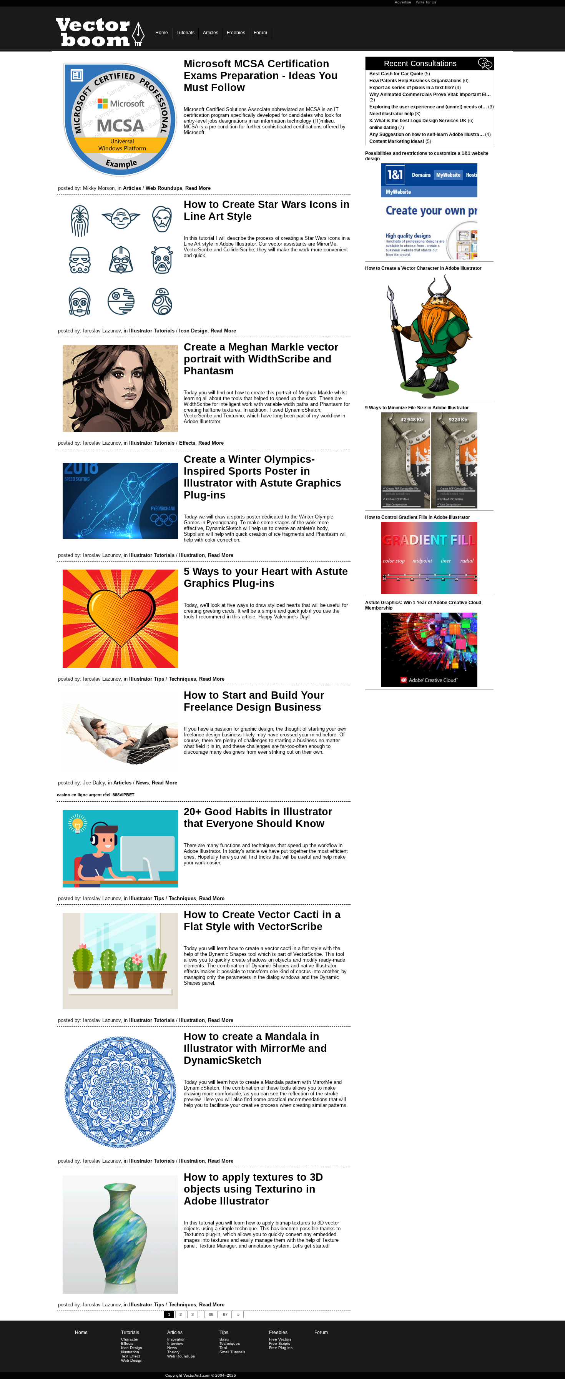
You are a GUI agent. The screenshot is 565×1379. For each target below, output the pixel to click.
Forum (260, 32)
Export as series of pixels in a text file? (411, 87)
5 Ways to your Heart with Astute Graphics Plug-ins (266, 577)
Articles (210, 32)
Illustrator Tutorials (151, 331)
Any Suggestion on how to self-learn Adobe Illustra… (426, 134)
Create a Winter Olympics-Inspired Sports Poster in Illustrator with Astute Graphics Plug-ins (262, 477)
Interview (175, 1343)
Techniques (182, 679)
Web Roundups (164, 188)
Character (129, 1339)
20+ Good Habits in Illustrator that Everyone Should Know (258, 817)
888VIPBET (124, 795)
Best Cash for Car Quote (396, 73)
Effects (187, 443)
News (142, 783)
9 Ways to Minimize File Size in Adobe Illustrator (417, 407)
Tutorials (185, 32)
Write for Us (426, 2)
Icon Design (193, 331)
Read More (198, 188)
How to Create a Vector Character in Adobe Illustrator (423, 268)
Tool (223, 1348)
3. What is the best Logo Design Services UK (418, 120)
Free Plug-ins (280, 1348)
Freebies (236, 32)
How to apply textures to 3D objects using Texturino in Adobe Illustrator (253, 1189)
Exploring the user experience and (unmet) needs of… (428, 107)
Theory (173, 1352)
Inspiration (176, 1339)
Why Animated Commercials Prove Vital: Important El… (430, 94)
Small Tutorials (232, 1352)
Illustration (192, 555)
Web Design (132, 1360)
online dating (383, 127)
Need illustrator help (391, 113)
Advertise (403, 2)
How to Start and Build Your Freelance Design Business (254, 701)
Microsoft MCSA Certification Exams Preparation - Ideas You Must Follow (261, 75)
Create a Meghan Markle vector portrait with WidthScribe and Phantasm (261, 359)
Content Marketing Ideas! (396, 141)
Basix (224, 1339)
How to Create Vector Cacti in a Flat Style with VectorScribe (262, 920)
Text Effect (130, 1356)
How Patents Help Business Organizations (415, 80)
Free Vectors (280, 1339)
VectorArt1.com (196, 1375)
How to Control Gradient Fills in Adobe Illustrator (417, 517)
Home (161, 32)
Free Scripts (279, 1343)
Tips (223, 1332)
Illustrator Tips (146, 679)
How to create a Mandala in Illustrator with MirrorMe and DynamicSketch (255, 1048)
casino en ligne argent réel (83, 795)
